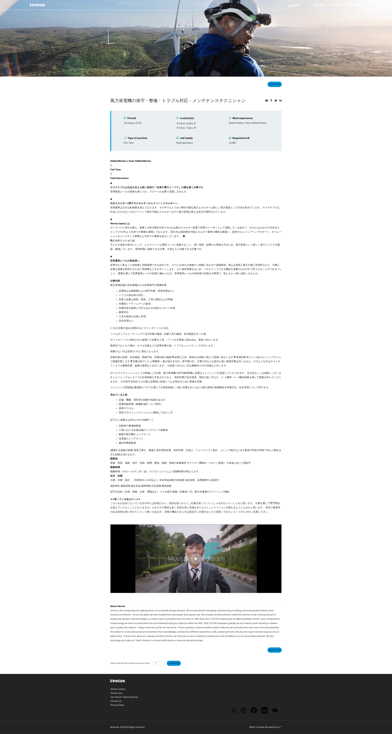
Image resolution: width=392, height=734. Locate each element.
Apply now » (274, 84)
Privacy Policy (117, 705)
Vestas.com (116, 693)
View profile (336, 5)
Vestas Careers (117, 689)
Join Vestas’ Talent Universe (124, 697)
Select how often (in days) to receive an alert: (130, 663)
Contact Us (116, 701)
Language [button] (318, 5)
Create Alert (173, 663)
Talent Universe (356, 5)
